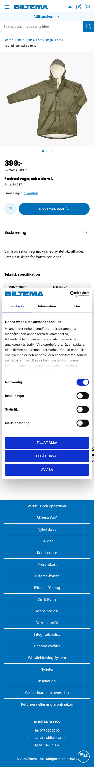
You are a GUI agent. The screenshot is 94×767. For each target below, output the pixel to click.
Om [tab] (77, 306)
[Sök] (88, 26)
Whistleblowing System (47, 657)
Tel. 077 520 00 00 (47, 730)
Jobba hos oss (47, 610)
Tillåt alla (47, 442)
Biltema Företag (47, 587)
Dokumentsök (47, 622)
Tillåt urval (47, 456)
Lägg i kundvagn (51, 209)
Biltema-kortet (47, 575)
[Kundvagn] (87, 7)
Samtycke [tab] (16, 306)
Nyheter (47, 669)
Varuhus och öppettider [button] (47, 505)
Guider (47, 540)
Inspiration (47, 680)
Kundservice (47, 552)
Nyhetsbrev (47, 529)
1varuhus (31, 193)
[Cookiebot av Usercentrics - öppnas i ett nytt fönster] (70, 294)
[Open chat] (83, 756)
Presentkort (47, 564)
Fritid (18, 40)
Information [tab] (47, 306)
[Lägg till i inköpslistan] (10, 209)
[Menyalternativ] (7, 7)
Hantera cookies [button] (47, 645)
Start (7, 40)
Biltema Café (47, 517)
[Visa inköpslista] (78, 7)
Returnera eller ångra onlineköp (47, 704)
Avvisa (47, 470)
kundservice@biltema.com (47, 737)
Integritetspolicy (47, 634)
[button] (47, 16)
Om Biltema (47, 599)
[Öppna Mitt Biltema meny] (70, 7)
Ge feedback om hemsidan (47, 692)
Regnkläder (53, 40)
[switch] (83, 395)
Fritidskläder (34, 40)
